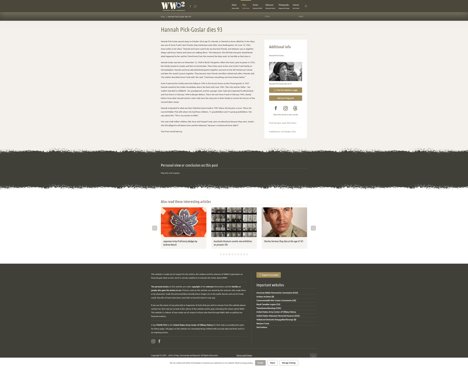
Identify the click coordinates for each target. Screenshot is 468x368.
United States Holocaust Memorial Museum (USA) (278, 315)
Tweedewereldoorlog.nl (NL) (268, 308)
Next (301, 16)
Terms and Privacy (244, 355)
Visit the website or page (287, 90)
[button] (235, 6)
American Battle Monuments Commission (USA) (277, 292)
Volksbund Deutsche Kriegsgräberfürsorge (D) (276, 319)
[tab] (221, 254)
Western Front (262, 323)
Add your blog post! (285, 98)
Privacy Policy (247, 363)
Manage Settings (289, 363)
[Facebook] (190, 6)
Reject (272, 363)
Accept (260, 363)
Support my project (270, 275)
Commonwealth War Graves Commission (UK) (276, 300)
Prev (268, 16)
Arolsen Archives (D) (265, 296)
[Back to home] (173, 6)
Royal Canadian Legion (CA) (268, 304)
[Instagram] (195, 6)
